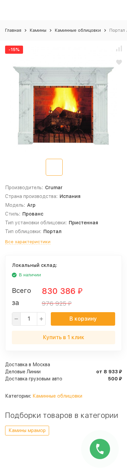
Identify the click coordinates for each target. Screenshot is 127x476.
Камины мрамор (27, 430)
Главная (13, 30)
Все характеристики (27, 241)
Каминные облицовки (78, 30)
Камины (38, 30)
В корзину (83, 319)
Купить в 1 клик (63, 337)
